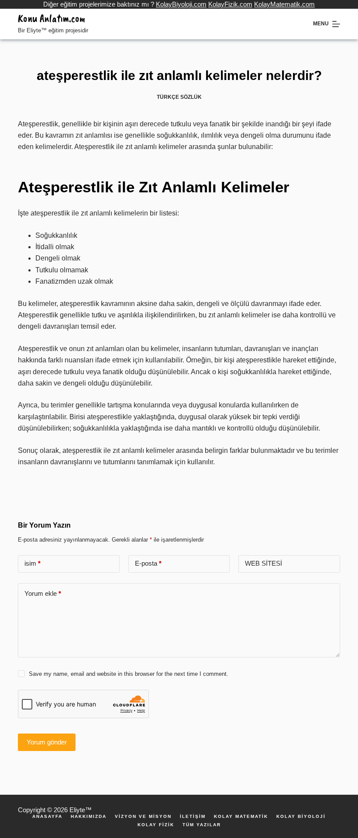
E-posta (148, 563)
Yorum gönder (47, 742)
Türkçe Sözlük (179, 97)
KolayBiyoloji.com (181, 4)
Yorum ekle (42, 593)
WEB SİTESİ (263, 563)
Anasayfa (47, 816)
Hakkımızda (89, 816)
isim (32, 563)
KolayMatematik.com (284, 4)
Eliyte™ (80, 810)
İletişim (193, 816)
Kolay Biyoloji (301, 816)
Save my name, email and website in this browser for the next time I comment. (128, 674)
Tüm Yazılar (201, 825)
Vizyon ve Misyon (143, 816)
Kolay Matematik (241, 816)
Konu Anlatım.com (51, 18)
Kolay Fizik (156, 825)
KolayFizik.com (230, 4)
